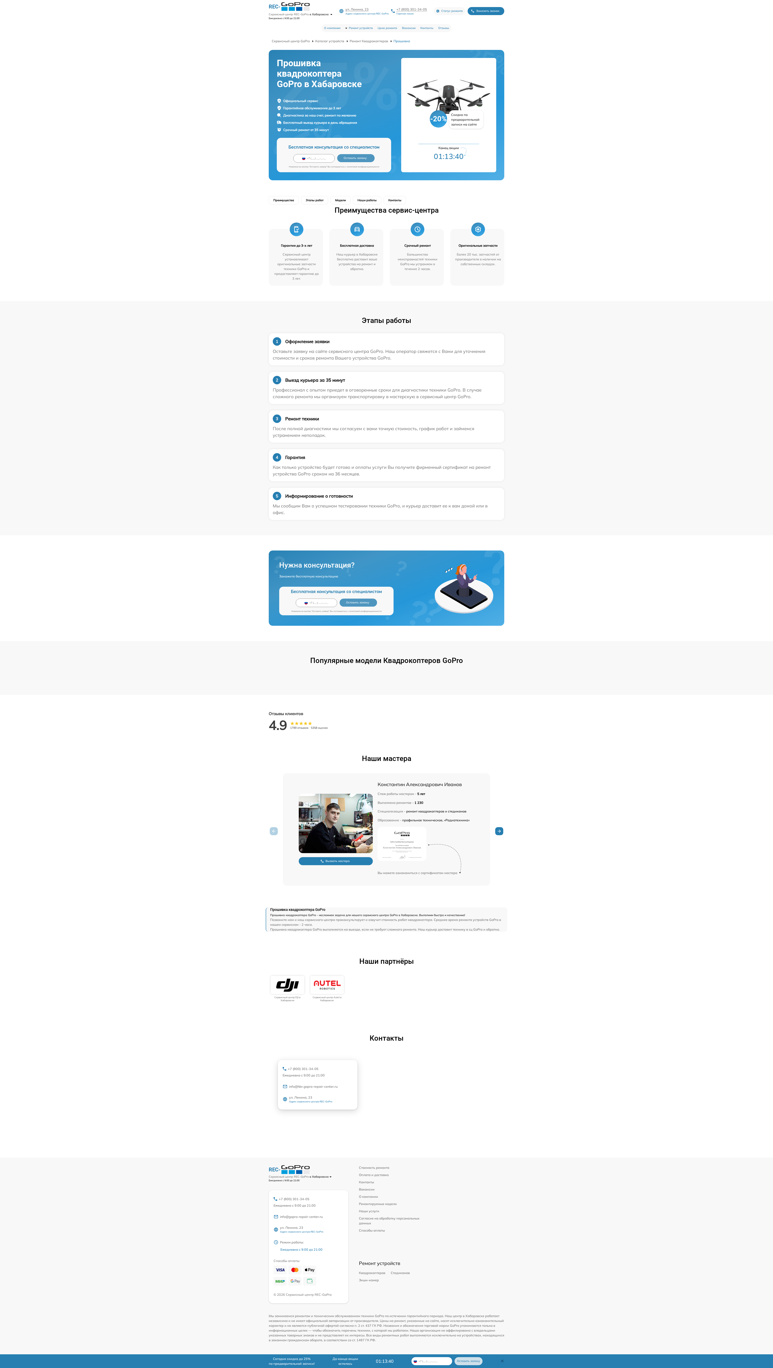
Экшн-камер (369, 1280)
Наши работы (367, 200)
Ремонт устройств (361, 28)
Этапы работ (314, 200)
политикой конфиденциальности (363, 166)
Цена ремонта (387, 28)
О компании (332, 28)
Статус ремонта (452, 11)
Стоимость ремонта (374, 1168)
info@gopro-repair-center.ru (301, 1217)
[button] (499, 831)
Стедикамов (400, 1273)
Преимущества (283, 200)
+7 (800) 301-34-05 (411, 9)
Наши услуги (369, 1211)
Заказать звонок (487, 11)
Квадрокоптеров (372, 1273)
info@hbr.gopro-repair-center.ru (313, 1087)
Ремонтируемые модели (378, 1204)
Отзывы (443, 28)
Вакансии (408, 28)
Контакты (426, 28)
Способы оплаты (372, 1230)
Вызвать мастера (338, 861)
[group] (287, 989)
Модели (340, 200)
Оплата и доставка (374, 1175)
